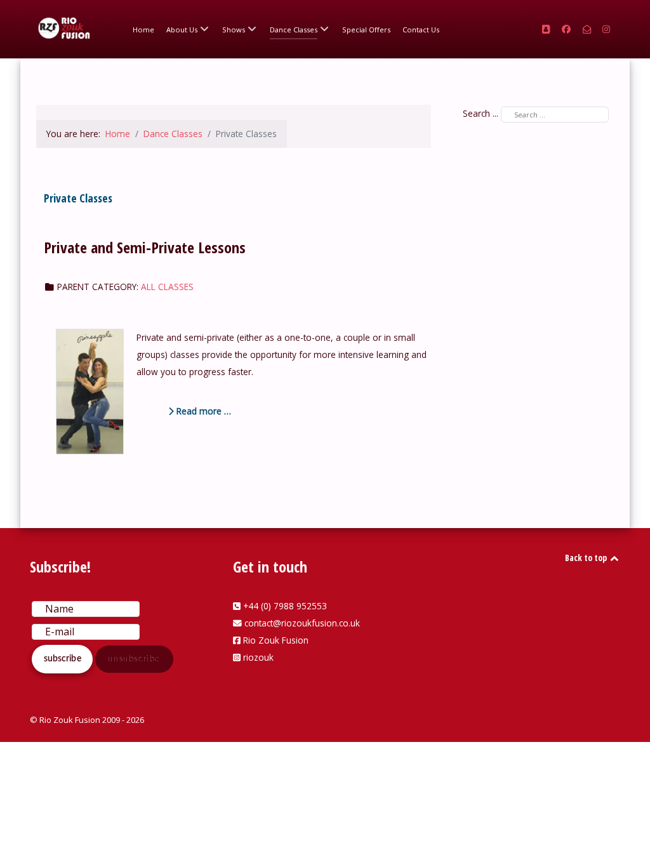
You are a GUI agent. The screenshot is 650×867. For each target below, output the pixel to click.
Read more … (202, 411)
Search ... (480, 113)
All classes (167, 287)
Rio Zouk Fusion (275, 640)
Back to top (587, 558)
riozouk (258, 657)
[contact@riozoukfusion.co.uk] (588, 29)
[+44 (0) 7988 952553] (547, 29)
